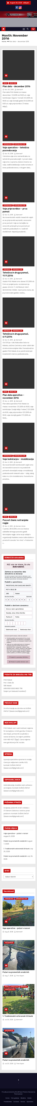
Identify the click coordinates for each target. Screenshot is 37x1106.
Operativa (30, 1102)
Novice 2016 (13, 83)
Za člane (16, 1102)
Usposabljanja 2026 (21, 898)
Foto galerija (15, 1098)
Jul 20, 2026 (9, 1064)
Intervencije (7, 269)
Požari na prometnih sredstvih (15, 841)
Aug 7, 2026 (9, 976)
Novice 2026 (14, 986)
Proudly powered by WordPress (12, 1092)
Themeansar (18, 1094)
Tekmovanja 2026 (10, 989)
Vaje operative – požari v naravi (16, 833)
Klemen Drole (20, 526)
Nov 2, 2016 (9, 526)
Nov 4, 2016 (9, 401)
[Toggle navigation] (24, 29)
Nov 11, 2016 (9, 279)
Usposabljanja (8, 144)
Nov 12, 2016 (9, 215)
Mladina (23, 1098)
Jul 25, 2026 (9, 1020)
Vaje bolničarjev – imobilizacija (18, 459)
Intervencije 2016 (17, 269)
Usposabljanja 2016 (19, 144)
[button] (28, 29)
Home (4, 41)
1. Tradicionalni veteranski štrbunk (17, 849)
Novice (5, 83)
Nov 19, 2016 (9, 154)
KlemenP (19, 90)
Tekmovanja (23, 986)
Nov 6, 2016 (9, 340)
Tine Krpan (20, 976)
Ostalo (29, 1098)
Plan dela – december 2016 (16, 86)
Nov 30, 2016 (9, 90)
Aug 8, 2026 (9, 932)
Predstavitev (8, 1102)
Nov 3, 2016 (9, 462)
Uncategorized (9, 942)
